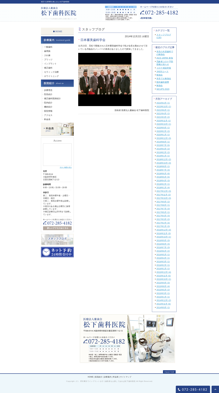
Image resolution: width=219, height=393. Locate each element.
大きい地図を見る (66, 167)
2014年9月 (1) (163, 307)
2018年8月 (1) (163, 166)
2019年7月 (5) (163, 145)
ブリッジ (48, 59)
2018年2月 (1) (163, 184)
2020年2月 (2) (163, 131)
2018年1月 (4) (163, 187)
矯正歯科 (48, 68)
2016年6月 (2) (163, 251)
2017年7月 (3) (163, 209)
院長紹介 (48, 94)
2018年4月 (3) (163, 180)
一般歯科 (48, 47)
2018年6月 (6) (163, 173)
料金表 (47, 119)
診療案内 (107, 377)
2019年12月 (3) (163, 138)
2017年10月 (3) (163, 198)
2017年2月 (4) (163, 223)
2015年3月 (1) (163, 293)
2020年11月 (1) (163, 120)
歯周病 (47, 51)
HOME (90, 377)
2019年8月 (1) (163, 142)
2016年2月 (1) (163, 265)
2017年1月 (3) (163, 226)
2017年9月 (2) (163, 202)
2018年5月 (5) (163, 177)
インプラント (50, 63)
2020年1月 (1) (163, 134)
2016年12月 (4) (163, 230)
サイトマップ (125, 377)
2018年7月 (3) (163, 170)
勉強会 (159, 75)
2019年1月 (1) (163, 156)
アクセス (48, 115)
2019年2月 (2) (163, 152)
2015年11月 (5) (163, 276)
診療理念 (48, 90)
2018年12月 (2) (163, 159)
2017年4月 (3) (163, 216)
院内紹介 (48, 102)
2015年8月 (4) (163, 286)
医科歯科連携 (162, 82)
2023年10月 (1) (163, 106)
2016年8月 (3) (163, 244)
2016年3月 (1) (163, 261)
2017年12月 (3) (163, 191)
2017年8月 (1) (163, 205)
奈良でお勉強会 (163, 78)
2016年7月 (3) (163, 247)
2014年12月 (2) (163, 300)
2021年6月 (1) (163, 110)
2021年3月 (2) (163, 117)
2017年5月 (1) (163, 212)
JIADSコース (162, 71)
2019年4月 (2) (163, 149)
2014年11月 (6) (163, 304)
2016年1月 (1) (163, 268)
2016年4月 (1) (163, 258)
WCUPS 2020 (162, 89)
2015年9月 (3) (163, 283)
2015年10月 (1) (163, 279)
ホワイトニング (51, 76)
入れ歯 (47, 55)
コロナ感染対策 (163, 68)
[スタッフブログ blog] (57, 244)
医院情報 (48, 111)
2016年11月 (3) (163, 233)
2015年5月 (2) (163, 290)
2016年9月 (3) (163, 240)
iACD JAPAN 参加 (164, 58)
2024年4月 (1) (163, 103)
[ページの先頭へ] (169, 372)
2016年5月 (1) (163, 254)
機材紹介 (48, 107)
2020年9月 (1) (163, 127)
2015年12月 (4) (163, 272)
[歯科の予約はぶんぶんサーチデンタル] (57, 256)
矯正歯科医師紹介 (52, 98)
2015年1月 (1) (163, 297)
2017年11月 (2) (163, 195)
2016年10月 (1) (163, 237)
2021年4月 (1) (163, 113)
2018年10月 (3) (163, 163)
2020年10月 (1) (163, 124)
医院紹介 (98, 377)
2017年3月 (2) (163, 219)
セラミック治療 (51, 72)
